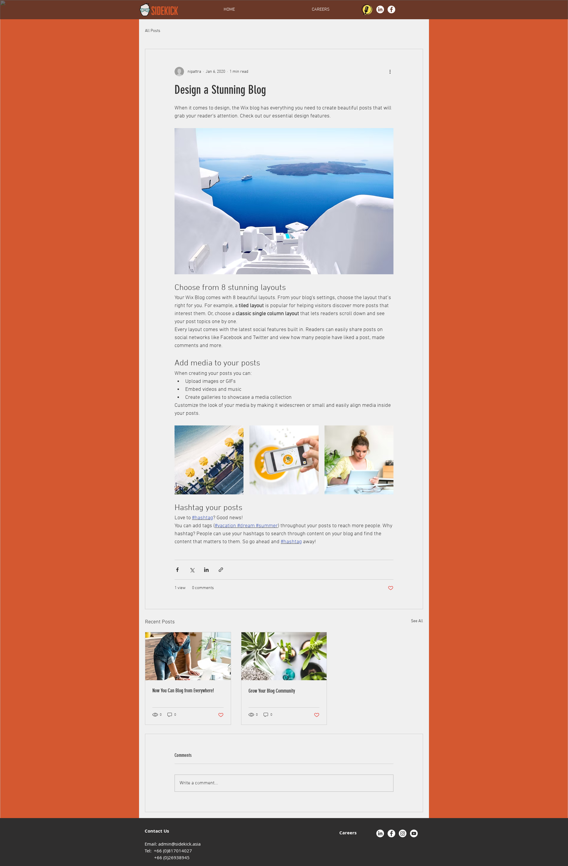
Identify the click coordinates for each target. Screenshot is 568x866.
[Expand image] (209, 459)
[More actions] (389, 71)
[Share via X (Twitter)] (192, 570)
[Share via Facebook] (177, 570)
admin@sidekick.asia (179, 844)
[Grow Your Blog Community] (284, 656)
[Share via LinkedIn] (206, 570)
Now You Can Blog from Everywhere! (183, 690)
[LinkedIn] (380, 9)
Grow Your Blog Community (271, 691)
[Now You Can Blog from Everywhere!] (188, 656)
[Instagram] (402, 833)
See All (417, 621)
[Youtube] (414, 833)
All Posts (152, 30)
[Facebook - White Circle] (391, 9)
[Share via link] (221, 570)
